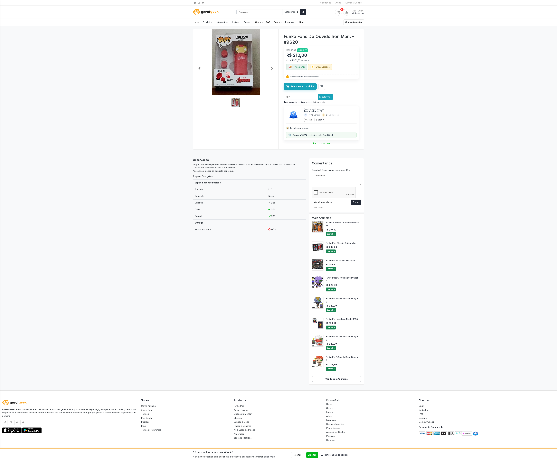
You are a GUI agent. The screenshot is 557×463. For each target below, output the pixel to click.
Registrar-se (325, 2)
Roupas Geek (333, 400)
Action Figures (241, 410)
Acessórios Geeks (335, 432)
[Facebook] (5, 422)
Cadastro (423, 410)
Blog (301, 22)
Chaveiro (238, 418)
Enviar (356, 202)
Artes (329, 416)
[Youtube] (17, 422)
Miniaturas (331, 420)
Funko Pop (239, 406)
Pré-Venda (146, 418)
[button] (199, 68)
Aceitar (312, 454)
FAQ (268, 22)
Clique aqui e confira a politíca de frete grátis (305, 102)
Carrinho (331, 234)
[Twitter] (23, 422)
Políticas (145, 421)
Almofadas (239, 434)
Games (329, 408)
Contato (278, 22)
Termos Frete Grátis (151, 429)
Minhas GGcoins (353, 2)
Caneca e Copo (241, 421)
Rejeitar (297, 454)
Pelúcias (330, 436)
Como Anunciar (353, 22)
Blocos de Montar (243, 413)
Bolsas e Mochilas (335, 424)
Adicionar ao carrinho (302, 86)
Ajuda (338, 2)
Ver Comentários (323, 202)
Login (421, 406)
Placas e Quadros (242, 426)
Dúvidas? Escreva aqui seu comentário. (331, 170)
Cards (329, 404)
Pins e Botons (333, 428)
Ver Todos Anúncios (336, 379)
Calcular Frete (325, 97)
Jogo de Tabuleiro (243, 437)
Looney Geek (313, 111)
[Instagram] (11, 422)
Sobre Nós (146, 410)
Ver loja (308, 120)
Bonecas (330, 440)
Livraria (329, 412)
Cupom (259, 22)
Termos (145, 413)
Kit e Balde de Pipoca (244, 429)
